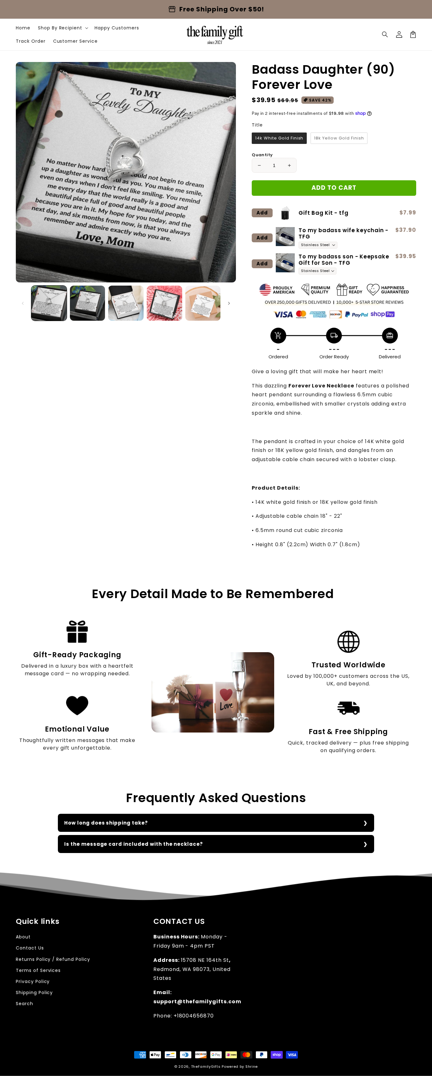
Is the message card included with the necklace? (133, 844)
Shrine (251, 1066)
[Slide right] (229, 303)
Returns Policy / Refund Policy (53, 959)
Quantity (262, 155)
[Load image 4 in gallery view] (164, 303)
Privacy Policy (33, 981)
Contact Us (30, 948)
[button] (385, 34)
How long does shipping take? (106, 822)
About (23, 937)
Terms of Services (38, 970)
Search (24, 1003)
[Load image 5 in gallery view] (203, 303)
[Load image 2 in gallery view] (87, 303)
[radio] (279, 138)
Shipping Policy (34, 992)
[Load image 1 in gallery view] (49, 303)
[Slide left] (23, 303)
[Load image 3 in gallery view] (126, 303)
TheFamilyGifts (206, 1066)
